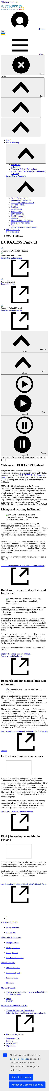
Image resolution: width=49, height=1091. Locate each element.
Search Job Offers (12, 928)
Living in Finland (12, 943)
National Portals (12, 232)
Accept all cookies (21, 1077)
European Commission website (14, 1006)
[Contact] (6, 918)
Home (8, 140)
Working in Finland (13, 948)
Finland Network (13, 230)
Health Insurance (17, 216)
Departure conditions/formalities (23, 227)
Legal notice (11, 1045)
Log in (41, 29)
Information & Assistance (16, 176)
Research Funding (18, 218)
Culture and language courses (22, 202)
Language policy (12, 1039)
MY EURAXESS (8, 988)
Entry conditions (17, 214)
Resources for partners (15, 1034)
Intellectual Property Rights (22, 221)
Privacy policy (11, 1043)
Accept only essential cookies (27, 1084)
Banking (14, 207)
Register (9, 1001)
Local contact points (13, 973)
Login (8, 999)
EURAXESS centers (13, 968)
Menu (41, 54)
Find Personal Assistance (21, 200)
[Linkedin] (6, 916)
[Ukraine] (3, 35)
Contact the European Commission (20, 1011)
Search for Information (20, 198)
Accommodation (17, 205)
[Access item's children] (26, 154)
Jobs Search (15, 165)
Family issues (16, 209)
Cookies (9, 1041)
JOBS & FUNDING (9, 922)
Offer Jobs (15, 167)
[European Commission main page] (12, 10)
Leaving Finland (12, 953)
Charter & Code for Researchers (24, 169)
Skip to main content (9, 2)
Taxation (14, 225)
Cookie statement (12, 978)
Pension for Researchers (20, 223)
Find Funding (11, 933)
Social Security (17, 211)
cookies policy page (19, 1059)
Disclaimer (10, 983)
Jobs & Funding (12, 142)
